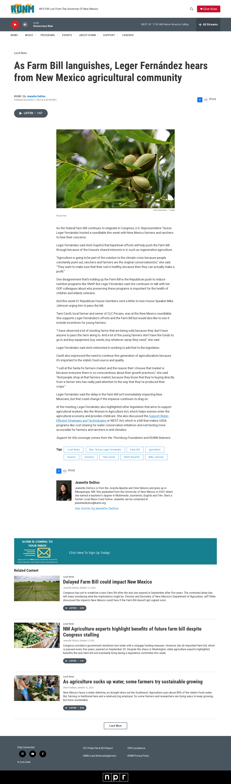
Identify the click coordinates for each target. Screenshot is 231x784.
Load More (115, 725)
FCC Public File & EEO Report (98, 748)
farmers (71, 457)
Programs (48, 35)
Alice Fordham (70, 687)
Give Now (210, 9)
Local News (20, 53)
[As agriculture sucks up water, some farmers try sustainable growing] (37, 688)
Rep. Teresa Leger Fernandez (105, 449)
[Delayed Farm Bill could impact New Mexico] (37, 588)
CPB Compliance (136, 748)
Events (67, 35)
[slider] (30, 24)
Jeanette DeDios (36, 96)
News (14, 35)
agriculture (155, 449)
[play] (15, 25)
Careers (128, 35)
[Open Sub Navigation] (20, 35)
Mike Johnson (156, 457)
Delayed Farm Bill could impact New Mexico (107, 582)
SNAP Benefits (132, 457)
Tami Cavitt (109, 457)
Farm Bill (135, 449)
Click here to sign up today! (89, 553)
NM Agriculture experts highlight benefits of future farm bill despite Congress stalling (132, 632)
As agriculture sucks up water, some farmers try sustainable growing (133, 682)
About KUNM (87, 35)
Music (29, 35)
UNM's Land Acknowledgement (99, 756)
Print (212, 99)
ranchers (89, 457)
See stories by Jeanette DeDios (97, 508)
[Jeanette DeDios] (64, 490)
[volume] (25, 24)
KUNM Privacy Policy (138, 756)
